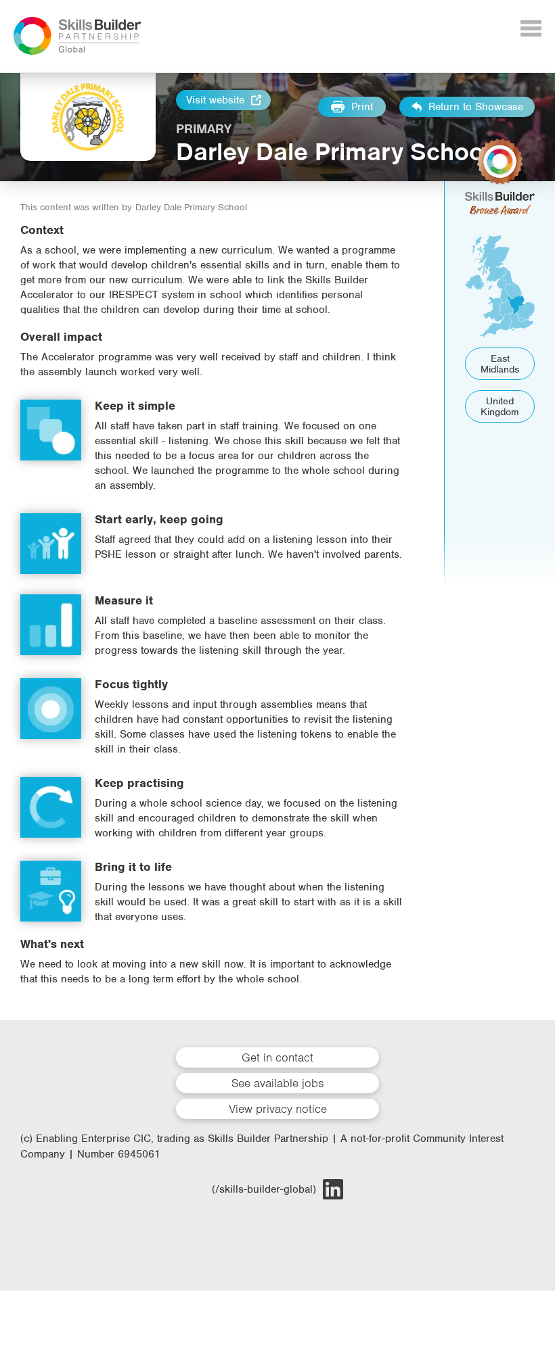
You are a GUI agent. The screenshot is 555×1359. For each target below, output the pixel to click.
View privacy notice (278, 1108)
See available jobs (277, 1083)
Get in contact (277, 1057)
